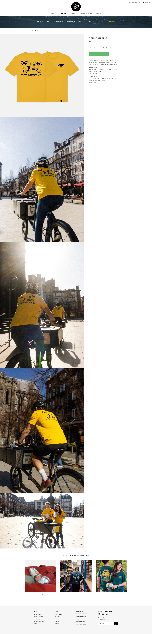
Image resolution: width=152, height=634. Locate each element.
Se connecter (127, 2)
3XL (111, 47)
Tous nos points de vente (81, 624)
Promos (112, 22)
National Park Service (75, 22)
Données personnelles (39, 621)
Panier (147, 2)
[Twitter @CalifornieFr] (107, 614)
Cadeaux (102, 22)
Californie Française (76, 6)
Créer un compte (136, 2)
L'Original (91, 22)
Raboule (94, 62)
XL (103, 47)
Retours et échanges (38, 616)
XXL (107, 47)
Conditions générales (38, 619)
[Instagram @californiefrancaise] (99, 614)
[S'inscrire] (116, 623)
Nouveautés (58, 22)
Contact (35, 623)
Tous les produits (43, 22)
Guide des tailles (37, 614)
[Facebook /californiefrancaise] (103, 614)
